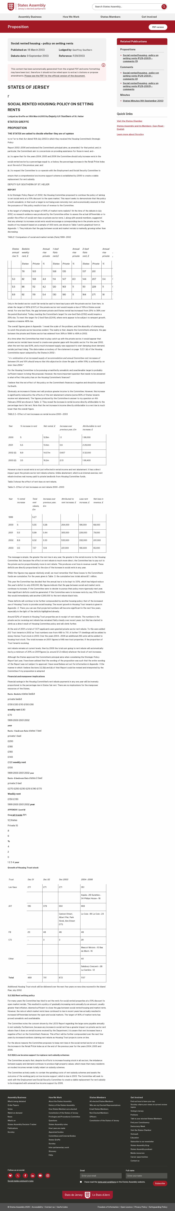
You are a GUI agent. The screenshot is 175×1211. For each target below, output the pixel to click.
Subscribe (160, 1183)
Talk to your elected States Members (146, 1119)
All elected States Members (101, 1101)
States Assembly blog (140, 1145)
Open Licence (127, 1207)
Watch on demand (15, 1113)
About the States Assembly (60, 1101)
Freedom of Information (108, 1207)
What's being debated (17, 1101)
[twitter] (17, 1175)
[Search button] (164, 6)
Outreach (134, 1134)
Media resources (138, 1153)
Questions (53, 1121)
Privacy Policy (140, 1207)
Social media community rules (20, 1181)
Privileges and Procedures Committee (64, 1117)
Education (135, 1138)
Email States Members (99, 1109)
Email (82, 1170)
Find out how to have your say (143, 1101)
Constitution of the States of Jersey (63, 1113)
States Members (110, 16)
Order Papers (13, 1105)
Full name (130, 1170)
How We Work (71, 16)
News (10, 1117)
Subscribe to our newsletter (142, 1142)
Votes (10, 1109)
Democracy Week (138, 1126)
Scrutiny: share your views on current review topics (149, 1106)
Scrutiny (11, 1132)
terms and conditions (107, 1182)
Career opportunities (139, 1157)
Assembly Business (30, 16)
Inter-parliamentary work (59, 1147)
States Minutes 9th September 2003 (143, 100)
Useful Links (62, 1207)
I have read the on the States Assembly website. (114, 1182)
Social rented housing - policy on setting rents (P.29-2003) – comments (140, 86)
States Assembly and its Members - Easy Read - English (140, 127)
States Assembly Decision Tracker (22, 1124)
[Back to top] (168, 1201)
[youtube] (40, 1175)
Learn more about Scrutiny (130, 134)
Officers (93, 1117)
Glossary (52, 1151)
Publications (13, 1128)
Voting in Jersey (137, 1111)
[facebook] (25, 1175)
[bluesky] (10, 1175)
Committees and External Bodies (62, 1136)
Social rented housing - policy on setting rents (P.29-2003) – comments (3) (140, 58)
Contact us (135, 1161)
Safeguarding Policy (158, 1207)
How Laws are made (57, 1128)
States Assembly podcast (141, 1149)
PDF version (158, 27)
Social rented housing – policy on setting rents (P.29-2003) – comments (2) (141, 75)
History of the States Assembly (62, 1105)
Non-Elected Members (99, 1113)
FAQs (51, 1155)
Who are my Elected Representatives (105, 1105)
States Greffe (54, 1140)
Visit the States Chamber (129, 121)
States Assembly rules (58, 1124)
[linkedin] (32, 1175)
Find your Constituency (140, 1122)
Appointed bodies (56, 1132)
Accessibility (37, 1207)
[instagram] (47, 1175)
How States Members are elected (63, 1109)
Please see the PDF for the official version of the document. (54, 75)
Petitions (134, 1115)
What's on (12, 1121)
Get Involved (149, 16)
